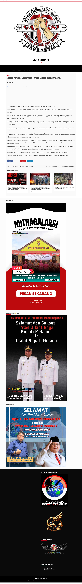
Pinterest (23, 161)
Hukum (56, 67)
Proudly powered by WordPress (32, 580)
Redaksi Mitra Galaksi (47, 568)
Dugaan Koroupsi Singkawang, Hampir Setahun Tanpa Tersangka (22, 166)
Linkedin (30, 161)
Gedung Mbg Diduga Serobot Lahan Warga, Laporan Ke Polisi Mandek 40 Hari (64, 187)
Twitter (17, 161)
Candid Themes (53, 580)
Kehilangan (73, 67)
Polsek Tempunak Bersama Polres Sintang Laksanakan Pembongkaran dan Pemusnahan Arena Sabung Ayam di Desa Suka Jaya (40, 188)
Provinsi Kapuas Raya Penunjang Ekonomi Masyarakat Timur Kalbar (59, 166)
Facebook (10, 161)
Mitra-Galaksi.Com (41, 59)
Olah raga (19, 70)
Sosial (8, 70)
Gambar (13, 70)
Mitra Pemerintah (30, 67)
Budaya (66, 67)
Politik (61, 67)
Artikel (23, 67)
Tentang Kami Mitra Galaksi (47, 567)
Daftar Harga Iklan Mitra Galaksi (30, 70)
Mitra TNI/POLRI (16, 67)
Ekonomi (45, 67)
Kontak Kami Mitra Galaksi (49, 569)
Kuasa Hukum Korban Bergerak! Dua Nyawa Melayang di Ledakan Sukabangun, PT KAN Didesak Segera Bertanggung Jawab (17, 188)
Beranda (8, 67)
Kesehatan (38, 67)
